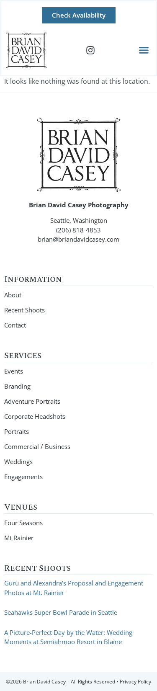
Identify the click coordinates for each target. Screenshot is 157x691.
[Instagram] (90, 50)
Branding (17, 386)
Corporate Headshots (34, 416)
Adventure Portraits (32, 401)
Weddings (18, 461)
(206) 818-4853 (78, 230)
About (12, 295)
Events (13, 371)
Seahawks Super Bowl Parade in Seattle (60, 612)
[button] (144, 50)
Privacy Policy (135, 681)
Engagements (23, 476)
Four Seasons (23, 522)
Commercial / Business (37, 446)
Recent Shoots (24, 310)
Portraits (16, 431)
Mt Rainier (18, 538)
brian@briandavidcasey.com (78, 239)
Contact (15, 325)
